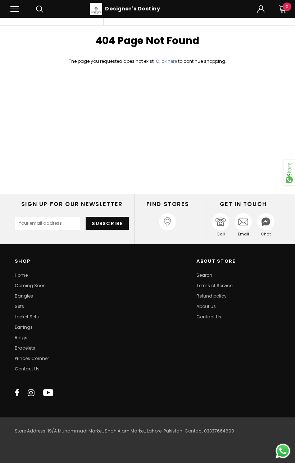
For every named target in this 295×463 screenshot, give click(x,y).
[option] (59, 21)
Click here (167, 61)
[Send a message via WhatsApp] (282, 451)
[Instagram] (31, 393)
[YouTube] (48, 393)
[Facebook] (17, 393)
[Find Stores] (167, 221)
